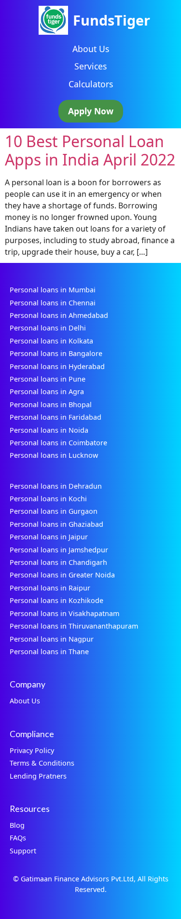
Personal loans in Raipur (50, 587)
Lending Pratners (38, 776)
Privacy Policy (32, 750)
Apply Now (90, 111)
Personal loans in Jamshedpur (59, 549)
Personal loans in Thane (49, 651)
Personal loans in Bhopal (51, 404)
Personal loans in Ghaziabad (56, 524)
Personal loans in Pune (47, 379)
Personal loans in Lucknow (54, 455)
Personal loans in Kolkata (51, 340)
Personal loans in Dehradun (56, 486)
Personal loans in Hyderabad (57, 366)
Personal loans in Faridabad (55, 417)
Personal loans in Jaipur (49, 536)
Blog (17, 825)
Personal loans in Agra (47, 391)
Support (23, 850)
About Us (90, 49)
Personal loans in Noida (49, 430)
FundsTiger (111, 20)
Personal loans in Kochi (48, 498)
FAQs (18, 837)
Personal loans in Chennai (53, 302)
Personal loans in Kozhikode (56, 600)
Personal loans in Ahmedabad (59, 315)
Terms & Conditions (42, 763)
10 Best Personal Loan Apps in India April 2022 (90, 150)
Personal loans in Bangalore (56, 353)
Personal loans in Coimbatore (58, 442)
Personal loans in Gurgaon (53, 511)
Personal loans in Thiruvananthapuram (74, 626)
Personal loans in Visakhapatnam (64, 613)
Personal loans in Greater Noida (62, 574)
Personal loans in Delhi (48, 327)
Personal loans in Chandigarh (58, 562)
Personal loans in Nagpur (52, 639)
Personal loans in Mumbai (53, 289)
